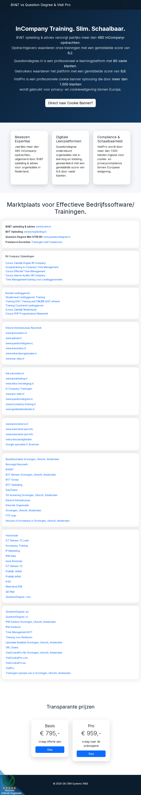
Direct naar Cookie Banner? (70, 103)
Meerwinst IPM (14, 586)
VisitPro (10, 668)
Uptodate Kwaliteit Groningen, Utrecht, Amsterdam (34, 642)
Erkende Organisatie (17, 505)
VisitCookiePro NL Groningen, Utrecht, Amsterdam (34, 652)
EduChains (12, 489)
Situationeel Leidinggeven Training (25, 297)
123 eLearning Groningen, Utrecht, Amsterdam (31, 495)
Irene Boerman (14, 561)
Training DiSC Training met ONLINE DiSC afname (33, 301)
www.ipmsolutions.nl (17, 423)
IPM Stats (11, 555)
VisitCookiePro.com (17, 657)
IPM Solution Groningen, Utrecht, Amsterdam (31, 621)
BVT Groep (12, 479)
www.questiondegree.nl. (19, 399)
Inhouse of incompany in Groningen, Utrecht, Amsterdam (37, 520)
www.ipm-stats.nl (15, 393)
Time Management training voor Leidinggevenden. (34, 279)
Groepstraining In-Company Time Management (32, 267)
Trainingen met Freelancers (46, 242)
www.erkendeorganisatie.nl (21, 353)
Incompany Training (17, 545)
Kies (50, 749)
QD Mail (10, 591)
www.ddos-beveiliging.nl (20, 383)
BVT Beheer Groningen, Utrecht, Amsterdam (31, 474)
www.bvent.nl (43, 226)
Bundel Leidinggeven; (18, 293)
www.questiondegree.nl (56, 236)
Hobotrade (12, 535)
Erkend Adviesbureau (18, 500)
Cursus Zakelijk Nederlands (21, 309)
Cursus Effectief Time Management (25, 271)
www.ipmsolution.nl (16, 332)
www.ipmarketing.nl (16, 378)
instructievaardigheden (19, 439)
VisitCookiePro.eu (16, 662)
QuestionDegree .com (18, 596)
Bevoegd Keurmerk (17, 464)
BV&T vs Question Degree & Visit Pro (40, 5)
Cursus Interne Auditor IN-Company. (26, 275)
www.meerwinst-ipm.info (19, 429)
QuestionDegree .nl (17, 616)
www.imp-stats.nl (15, 358)
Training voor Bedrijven (19, 637)
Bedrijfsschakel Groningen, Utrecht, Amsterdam (32, 459)
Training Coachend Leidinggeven (25, 305)
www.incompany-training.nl (21, 404)
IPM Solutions (13, 626)
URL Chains (12, 647)
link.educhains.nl (15, 373)
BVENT (10, 469)
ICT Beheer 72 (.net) (17, 540)
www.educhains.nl (16, 348)
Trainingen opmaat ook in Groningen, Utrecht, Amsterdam (38, 673)
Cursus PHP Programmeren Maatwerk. (27, 313)
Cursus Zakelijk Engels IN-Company (26, 263)
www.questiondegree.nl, (19, 343)
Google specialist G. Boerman (22, 444)
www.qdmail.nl (13, 338)
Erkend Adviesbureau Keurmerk (24, 327)
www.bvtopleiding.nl (35, 231)
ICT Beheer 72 (14, 566)
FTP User (11, 515)
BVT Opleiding (14, 484)
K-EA (8, 581)
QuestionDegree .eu (17, 611)
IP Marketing (13, 550)
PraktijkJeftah (13, 576)
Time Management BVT (19, 632)
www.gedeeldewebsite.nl (20, 409)
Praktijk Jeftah (14, 571)
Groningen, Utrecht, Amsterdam (23, 510)
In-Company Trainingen (19, 388)
